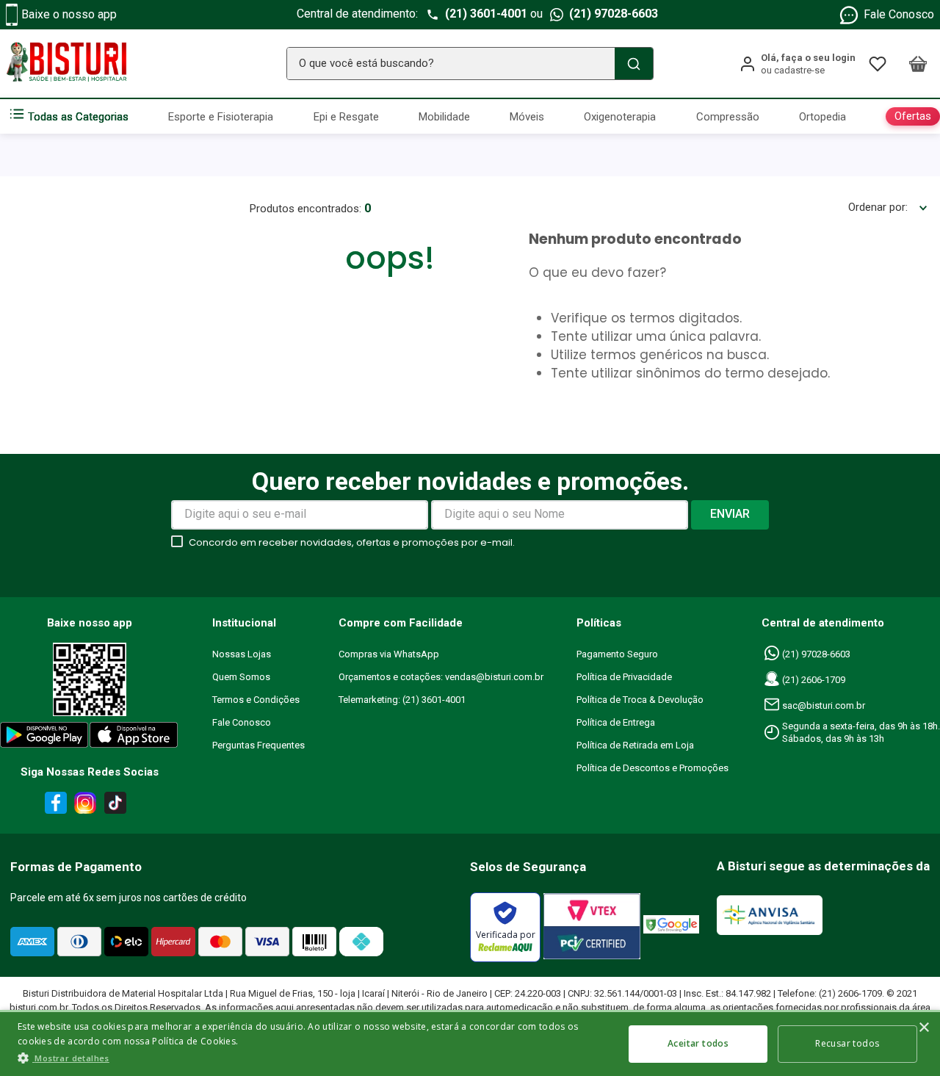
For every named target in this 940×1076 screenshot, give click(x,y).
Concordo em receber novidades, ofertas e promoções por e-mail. (352, 542)
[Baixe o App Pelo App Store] (134, 738)
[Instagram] (83, 806)
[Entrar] (797, 64)
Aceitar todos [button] (698, 1043)
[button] (312, 1057)
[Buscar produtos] (634, 63)
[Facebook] (53, 806)
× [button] (923, 1027)
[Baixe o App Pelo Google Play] (43, 738)
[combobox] (470, 63)
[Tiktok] (119, 806)
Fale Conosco (899, 14)
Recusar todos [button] (847, 1043)
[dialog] (470, 1043)
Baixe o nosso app (69, 14)
